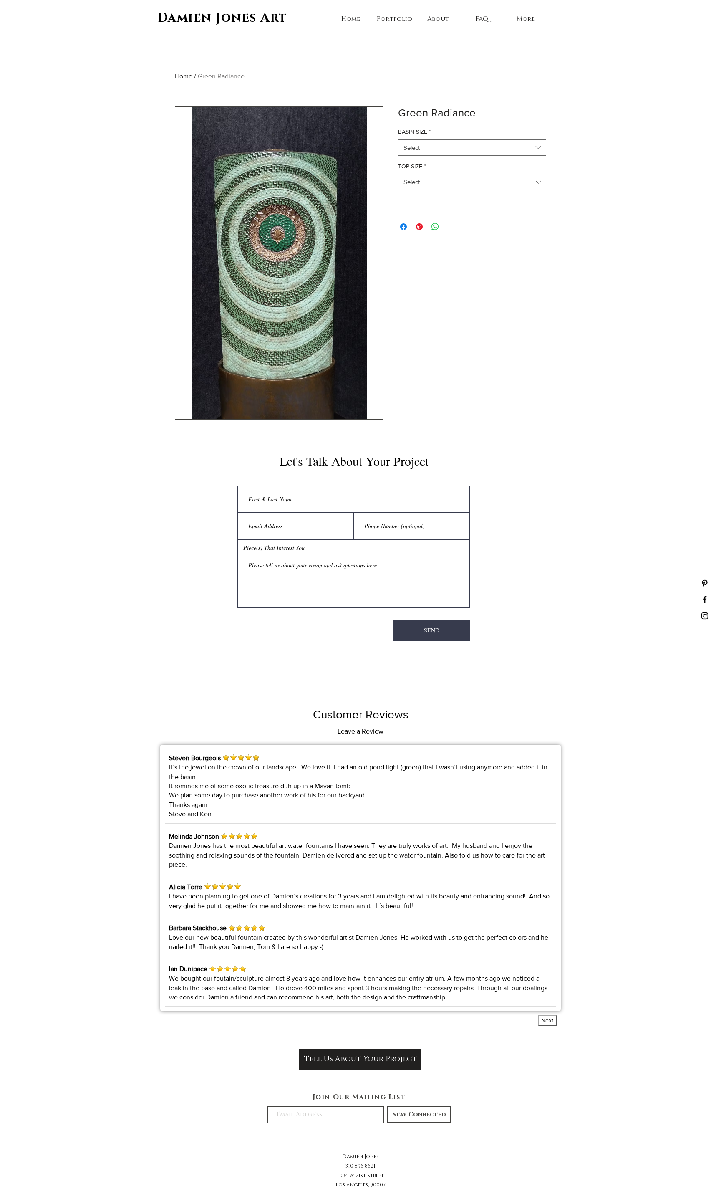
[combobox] (472, 147)
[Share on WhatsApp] (435, 227)
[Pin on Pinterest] (419, 227)
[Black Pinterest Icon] (704, 583)
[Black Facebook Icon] (704, 599)
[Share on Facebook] (403, 227)
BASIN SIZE (414, 131)
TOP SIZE (412, 166)
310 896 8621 (360, 1166)
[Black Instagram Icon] (704, 615)
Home (183, 76)
